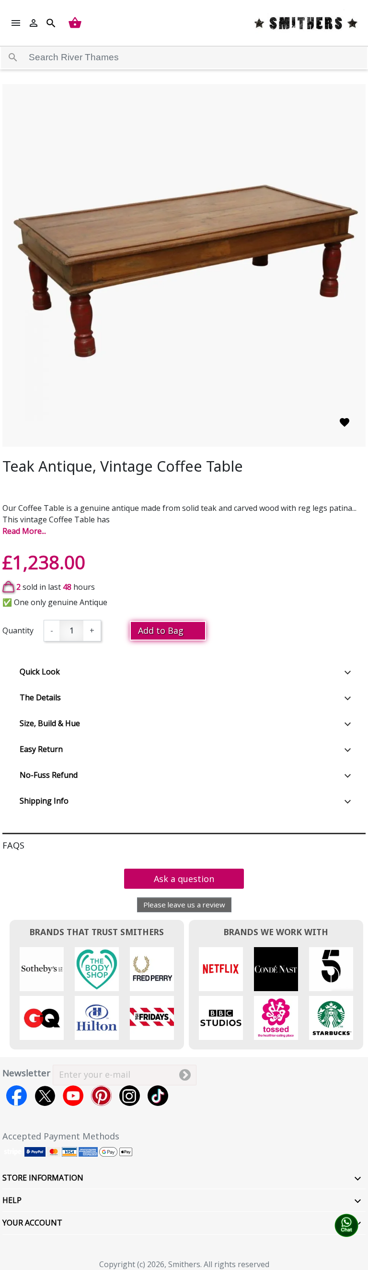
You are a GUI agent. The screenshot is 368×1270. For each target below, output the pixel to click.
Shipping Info (44, 800)
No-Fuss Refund (49, 775)
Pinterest (101, 1095)
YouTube (73, 1095)
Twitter (44, 1095)
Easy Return (41, 749)
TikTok (158, 1095)
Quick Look (40, 671)
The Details (40, 697)
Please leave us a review (184, 904)
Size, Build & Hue (50, 723)
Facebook (16, 1095)
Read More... (24, 531)
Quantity (18, 630)
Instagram (129, 1095)
